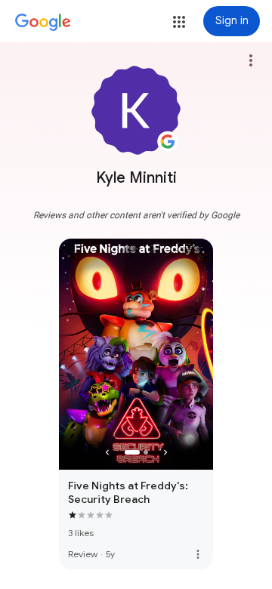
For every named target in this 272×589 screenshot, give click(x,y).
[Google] (43, 23)
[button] (179, 22)
